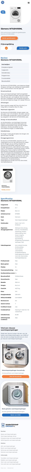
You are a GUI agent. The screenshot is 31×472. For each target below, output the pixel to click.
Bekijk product (6, 189)
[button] (9, 38)
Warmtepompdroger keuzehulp (13, 370)
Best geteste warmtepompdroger (14, 409)
